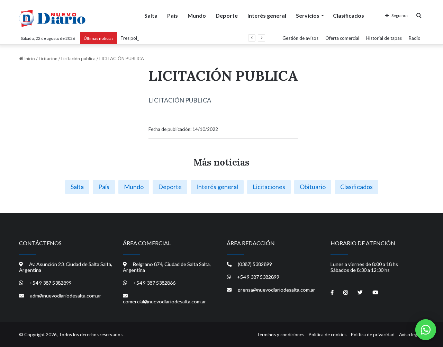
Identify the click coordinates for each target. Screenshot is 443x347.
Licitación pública (78, 58)
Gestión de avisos (300, 38)
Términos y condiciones (280, 334)
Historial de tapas (384, 38)
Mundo (197, 15)
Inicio (29, 58)
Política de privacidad (373, 334)
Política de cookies (327, 334)
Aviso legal (410, 334)
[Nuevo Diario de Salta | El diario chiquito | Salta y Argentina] (52, 18)
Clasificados (348, 15)
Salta (150, 15)
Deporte (227, 15)
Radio (415, 38)
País (172, 15)
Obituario (313, 186)
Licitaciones (269, 186)
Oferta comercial (342, 38)
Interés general (266, 15)
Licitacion (48, 58)
